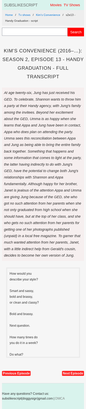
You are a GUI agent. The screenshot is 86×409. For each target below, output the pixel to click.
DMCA (60, 398)
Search (76, 32)
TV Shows (72, 5)
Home (9, 14)
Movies (56, 5)
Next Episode (73, 373)
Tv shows (24, 14)
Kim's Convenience (48, 14)
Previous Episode (16, 373)
